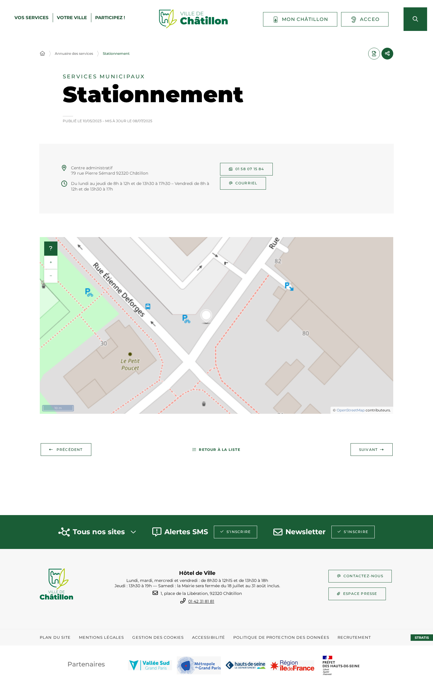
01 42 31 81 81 (201, 601)
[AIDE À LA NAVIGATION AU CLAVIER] (50, 248)
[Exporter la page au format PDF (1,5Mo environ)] (374, 53)
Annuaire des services (74, 53)
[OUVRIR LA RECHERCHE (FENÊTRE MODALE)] (415, 19)
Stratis (422, 638)
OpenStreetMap (351, 410)
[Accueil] (42, 53)
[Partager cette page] (387, 53)
